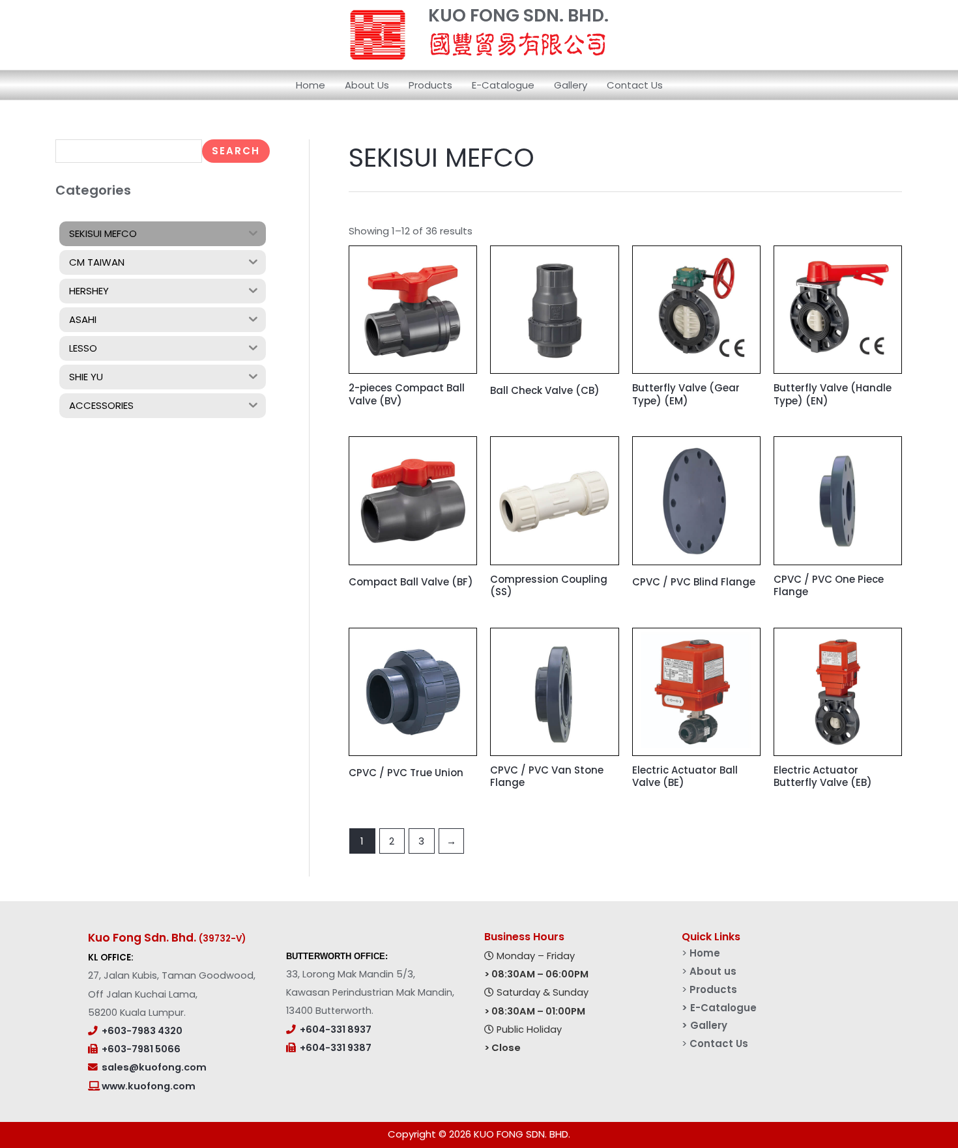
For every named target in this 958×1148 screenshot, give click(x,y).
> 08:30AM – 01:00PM (534, 1011)
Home (310, 85)
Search (236, 151)
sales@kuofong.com (154, 1067)
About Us (367, 85)
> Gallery (704, 1025)
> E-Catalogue (719, 1008)
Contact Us (635, 85)
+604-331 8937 (335, 1029)
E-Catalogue (503, 85)
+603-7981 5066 (141, 1049)
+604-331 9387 (335, 1047)
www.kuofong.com (148, 1086)
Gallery (570, 85)
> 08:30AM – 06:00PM (536, 974)
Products (430, 85)
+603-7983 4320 (142, 1030)
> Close (502, 1047)
